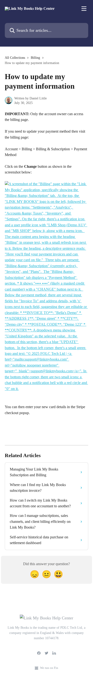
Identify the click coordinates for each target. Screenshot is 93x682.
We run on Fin (49, 668)
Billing (35, 58)
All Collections (15, 58)
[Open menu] (84, 8)
